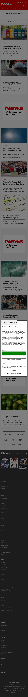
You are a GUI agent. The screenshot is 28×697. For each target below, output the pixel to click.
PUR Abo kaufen (14, 370)
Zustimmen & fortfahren (14, 353)
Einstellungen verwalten (14, 357)
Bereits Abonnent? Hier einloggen (14, 373)
